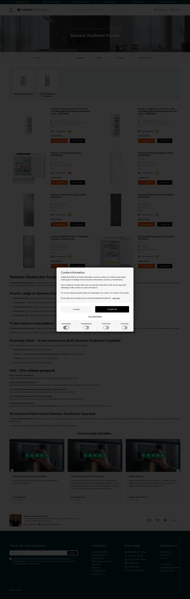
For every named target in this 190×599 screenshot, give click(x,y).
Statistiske (124, 324)
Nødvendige (66, 324)
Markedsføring (86, 324)
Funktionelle (106, 324)
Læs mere (116, 298)
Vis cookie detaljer (95, 317)
